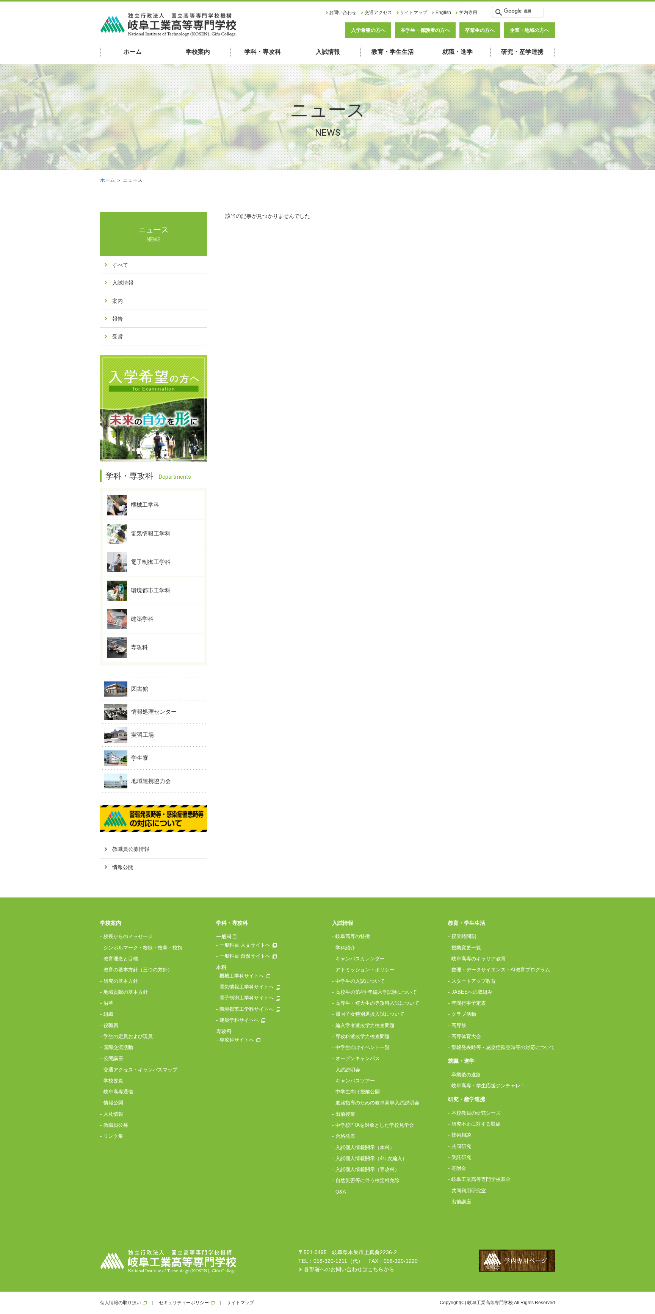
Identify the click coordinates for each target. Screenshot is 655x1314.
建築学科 (142, 618)
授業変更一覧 (466, 948)
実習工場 (142, 734)
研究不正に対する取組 (476, 1124)
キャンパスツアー (355, 1081)
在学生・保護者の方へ (425, 30)
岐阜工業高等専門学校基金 (481, 1179)
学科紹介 (345, 948)
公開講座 (113, 1058)
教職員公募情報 (130, 849)
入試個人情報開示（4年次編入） (371, 1158)
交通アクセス (378, 12)
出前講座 (461, 1201)
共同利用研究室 (468, 1190)
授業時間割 (463, 936)
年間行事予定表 (468, 1003)
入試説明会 (347, 1070)
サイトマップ (413, 12)
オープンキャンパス (357, 1058)
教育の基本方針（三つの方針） (137, 970)
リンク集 (113, 1136)
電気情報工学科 (151, 533)
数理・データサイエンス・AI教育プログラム (500, 970)
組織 (108, 1014)
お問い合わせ (342, 12)
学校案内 (198, 52)
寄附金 (458, 1168)
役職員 (110, 1025)
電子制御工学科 (151, 561)
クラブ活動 (463, 1014)
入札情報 (113, 1114)
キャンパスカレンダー (360, 959)
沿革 (108, 1003)
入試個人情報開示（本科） (365, 1147)
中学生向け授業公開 (357, 1092)
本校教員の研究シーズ (476, 1113)
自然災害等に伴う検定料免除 (367, 1180)
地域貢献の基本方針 (125, 992)
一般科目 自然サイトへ (244, 956)
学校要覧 (113, 1081)
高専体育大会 (466, 1036)
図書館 (139, 688)
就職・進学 (457, 52)
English (443, 12)
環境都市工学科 (151, 590)
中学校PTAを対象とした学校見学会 (374, 1125)
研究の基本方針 (120, 981)
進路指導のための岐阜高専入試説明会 (377, 1103)
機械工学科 (145, 504)
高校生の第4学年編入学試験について (376, 992)
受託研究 (461, 1157)
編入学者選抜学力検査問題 (365, 1025)
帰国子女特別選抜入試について (369, 1014)
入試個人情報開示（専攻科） (367, 1169)
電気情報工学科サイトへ (246, 987)
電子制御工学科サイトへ (246, 998)
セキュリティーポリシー (184, 1302)
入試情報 (328, 52)
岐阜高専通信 (118, 1092)
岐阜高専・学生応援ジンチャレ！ (488, 1085)
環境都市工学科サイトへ (246, 1009)
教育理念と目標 (120, 959)
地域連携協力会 (151, 781)
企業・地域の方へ (529, 30)
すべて (120, 265)
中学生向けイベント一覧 (362, 1047)
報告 (117, 319)
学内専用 (468, 12)
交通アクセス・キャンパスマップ (140, 1070)
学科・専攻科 (262, 52)
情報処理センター (154, 711)
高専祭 (458, 1025)
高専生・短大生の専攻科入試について (377, 1003)
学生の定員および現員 (128, 1036)
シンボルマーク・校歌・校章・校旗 (142, 948)
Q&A (340, 1192)
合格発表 (345, 1136)
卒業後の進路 (466, 1075)
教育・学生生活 (392, 52)
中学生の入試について (360, 981)
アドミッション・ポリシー (365, 970)
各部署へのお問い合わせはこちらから (349, 1269)
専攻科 (139, 647)
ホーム (133, 52)
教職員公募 (115, 1125)
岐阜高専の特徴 (352, 936)
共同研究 (461, 1146)
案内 (117, 301)
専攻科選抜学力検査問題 (362, 1036)
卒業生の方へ (480, 30)
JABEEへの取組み (471, 992)
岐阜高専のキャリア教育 (478, 959)
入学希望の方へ (368, 30)
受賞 (117, 337)
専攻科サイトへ (236, 1040)
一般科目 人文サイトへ (244, 945)
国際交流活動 (118, 1047)
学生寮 (139, 758)
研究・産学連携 (522, 52)
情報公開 (122, 867)
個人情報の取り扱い (120, 1302)
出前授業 (345, 1114)
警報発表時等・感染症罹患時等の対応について (503, 1047)
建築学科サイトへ (239, 1020)
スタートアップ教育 (473, 981)
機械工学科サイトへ (241, 976)
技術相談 (461, 1135)
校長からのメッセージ (128, 936)
